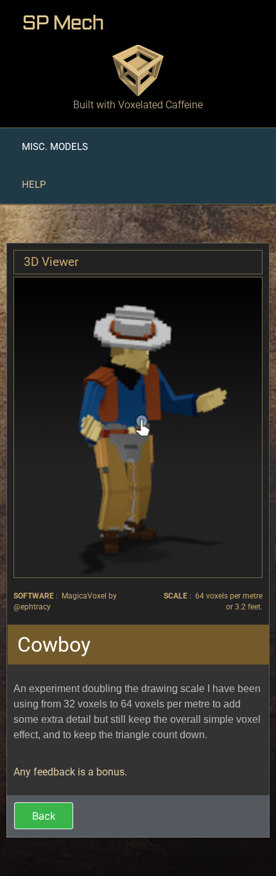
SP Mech (62, 23)
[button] (54, 147)
